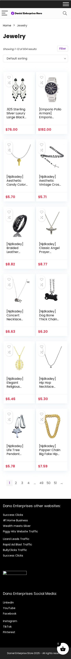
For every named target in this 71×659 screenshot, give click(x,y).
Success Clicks (13, 515)
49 (41, 483)
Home (7, 25)
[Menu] (4, 13)
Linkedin (8, 602)
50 (48, 483)
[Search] (65, 13)
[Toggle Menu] (66, 4)
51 (55, 483)
